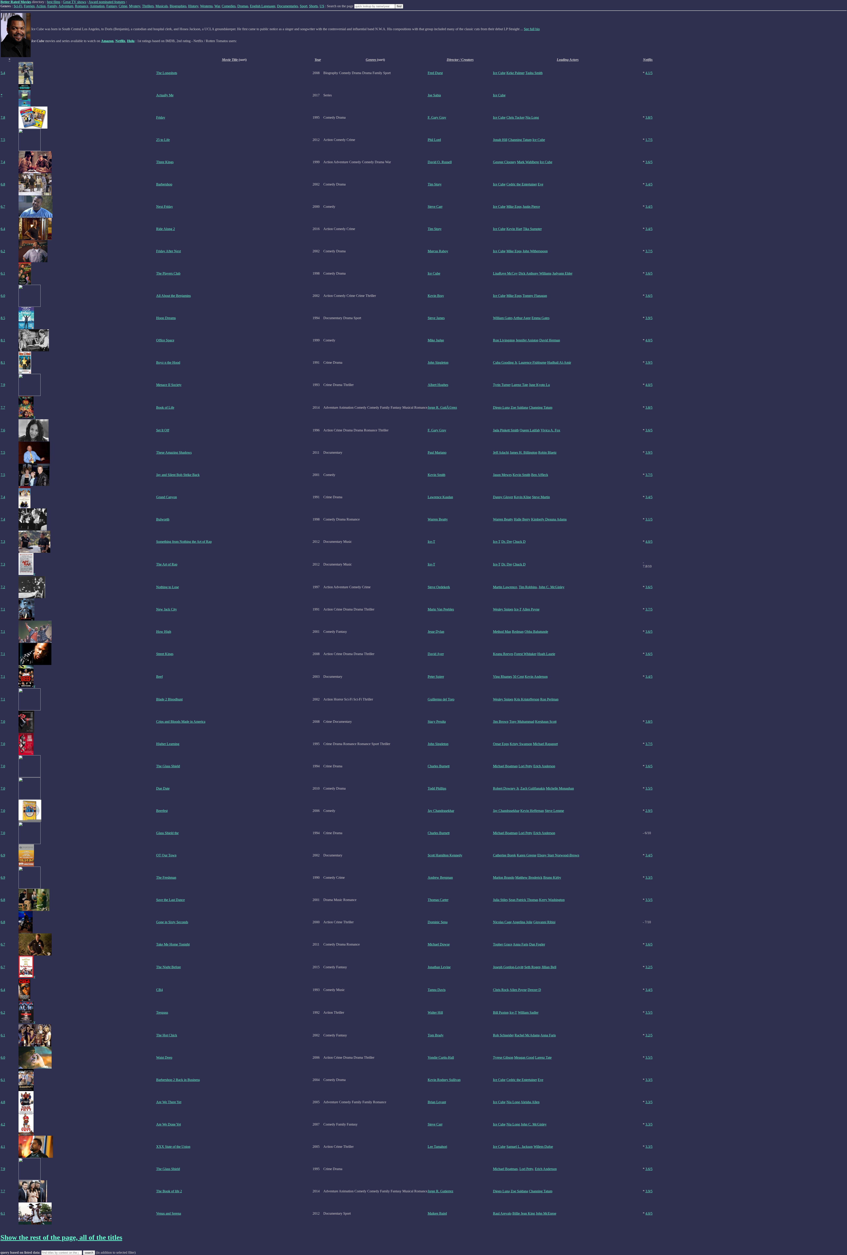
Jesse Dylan (436, 631)
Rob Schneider (503, 1035)
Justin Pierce (531, 206)
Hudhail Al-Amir (559, 362)
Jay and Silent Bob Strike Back (178, 475)
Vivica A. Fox (550, 430)
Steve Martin (541, 497)
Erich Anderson (544, 766)
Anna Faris (520, 944)
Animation (97, 6)
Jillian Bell (549, 967)
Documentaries (287, 6)
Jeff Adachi (501, 452)
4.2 (3, 1124)
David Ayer (436, 654)
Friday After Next (168, 251)
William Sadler (528, 1012)
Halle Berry (522, 519)
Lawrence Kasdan (440, 497)
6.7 (3, 206)
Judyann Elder (562, 273)
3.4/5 (648, 184)
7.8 (3, 117)
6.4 (3, 229)
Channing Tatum (520, 140)
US (322, 6)
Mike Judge (436, 340)
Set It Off (162, 430)
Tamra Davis (437, 990)
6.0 (3, 296)
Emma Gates (540, 318)
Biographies (178, 6)
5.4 (3, 73)
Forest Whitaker (525, 654)
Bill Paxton (501, 1012)
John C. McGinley (551, 587)
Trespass (162, 1012)
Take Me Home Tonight (173, 944)
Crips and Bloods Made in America (180, 721)
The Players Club (168, 273)
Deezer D (534, 990)
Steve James (436, 318)
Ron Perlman (549, 699)
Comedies (229, 6)
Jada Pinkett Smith (506, 430)
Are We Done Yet (168, 1124)
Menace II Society (169, 385)
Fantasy (111, 6)
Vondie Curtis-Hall (441, 1057)
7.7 (3, 407)
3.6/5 (648, 162)
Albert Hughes (438, 385)
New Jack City (166, 609)
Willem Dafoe (543, 1146)
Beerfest (162, 811)
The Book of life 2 (169, 1191)
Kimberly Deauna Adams (549, 519)
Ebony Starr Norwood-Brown (558, 855)
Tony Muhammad (521, 721)
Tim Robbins (528, 587)
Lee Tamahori (437, 1146)
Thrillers (148, 6)
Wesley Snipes (503, 609)
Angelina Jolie (522, 922)
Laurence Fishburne (532, 362)
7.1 (3, 609)
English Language (262, 6)
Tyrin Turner (502, 385)
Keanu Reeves (503, 654)
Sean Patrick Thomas (523, 900)
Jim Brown (500, 721)
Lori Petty (525, 766)
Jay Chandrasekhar (441, 811)
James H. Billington (523, 452)
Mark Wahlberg (528, 162)
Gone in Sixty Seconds (172, 922)
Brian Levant (437, 1102)
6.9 (3, 855)
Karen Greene (526, 855)
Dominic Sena (438, 922)
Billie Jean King (523, 1213)
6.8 (3, 184)
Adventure (65, 6)
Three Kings (165, 162)
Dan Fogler (537, 944)
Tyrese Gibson (503, 1057)
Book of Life (165, 407)
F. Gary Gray (437, 117)
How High (163, 631)
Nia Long (532, 117)
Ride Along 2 (165, 229)
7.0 (3, 721)
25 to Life (163, 140)
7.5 (3, 140)
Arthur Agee (522, 318)
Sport (303, 6)
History (193, 6)
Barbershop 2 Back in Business (178, 1080)
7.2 (3, 587)
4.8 (3, 1102)
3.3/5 (648, 877)
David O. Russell (440, 162)
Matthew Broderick (528, 877)
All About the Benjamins (173, 296)
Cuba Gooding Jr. (505, 362)
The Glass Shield (168, 766)
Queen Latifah (530, 430)
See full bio (532, 29)
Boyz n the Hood (168, 362)
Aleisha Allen (530, 1102)
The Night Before (168, 967)
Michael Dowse (439, 944)
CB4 (159, 990)
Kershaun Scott (546, 721)
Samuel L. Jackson (519, 1146)
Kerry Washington (552, 900)
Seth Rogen (532, 967)
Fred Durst (435, 73)
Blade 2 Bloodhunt (169, 699)
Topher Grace (502, 944)
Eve (540, 184)
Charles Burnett (439, 766)
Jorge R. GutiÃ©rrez (442, 407)
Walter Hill (435, 1012)
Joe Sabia (434, 95)
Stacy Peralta (437, 721)
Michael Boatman (505, 766)
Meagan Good (524, 1057)
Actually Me (165, 95)
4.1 (3, 1146)
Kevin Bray (436, 296)
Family (52, 6)
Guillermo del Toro (441, 699)
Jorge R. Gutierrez (440, 1191)
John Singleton (438, 362)
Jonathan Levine (439, 967)
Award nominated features (106, 2)
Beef (159, 676)
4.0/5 (648, 340)
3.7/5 (648, 251)
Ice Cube (499, 73)
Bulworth (162, 519)
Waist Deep (164, 1057)
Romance (81, 6)
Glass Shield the (167, 833)
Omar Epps (501, 744)
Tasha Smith (534, 73)
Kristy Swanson (521, 744)
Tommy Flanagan (535, 296)
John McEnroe (546, 1213)
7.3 (3, 541)
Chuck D (519, 541)
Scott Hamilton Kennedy (445, 855)
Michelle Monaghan (560, 788)
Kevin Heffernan (532, 811)
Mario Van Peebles (441, 609)
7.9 (3, 385)
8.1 (3, 340)
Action (41, 6)
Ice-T (431, 541)
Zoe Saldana (519, 407)
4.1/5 (648, 73)
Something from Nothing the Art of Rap (184, 541)
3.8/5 (648, 117)
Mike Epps (514, 206)
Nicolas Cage (502, 922)
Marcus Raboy (438, 251)
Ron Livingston (504, 340)
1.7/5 (648, 140)
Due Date (163, 788)
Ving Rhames (502, 676)
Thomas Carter (438, 900)
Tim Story (435, 184)
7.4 (3, 162)
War (217, 6)
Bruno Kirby (552, 877)
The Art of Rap (166, 564)
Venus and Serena (168, 1213)
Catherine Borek (504, 855)
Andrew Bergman (440, 877)
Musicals (162, 6)
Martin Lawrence (505, 587)
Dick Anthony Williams (535, 273)
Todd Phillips (437, 788)
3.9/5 (648, 318)
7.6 (3, 430)
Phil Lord (434, 140)
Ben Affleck (539, 475)
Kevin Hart (514, 229)
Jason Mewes (502, 475)
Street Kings (164, 654)
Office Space (165, 340)
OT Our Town (166, 855)
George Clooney (504, 162)
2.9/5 (648, 811)
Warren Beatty (438, 519)
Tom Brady (436, 1035)
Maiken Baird (437, 1213)
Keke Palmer (515, 73)
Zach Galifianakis (532, 788)
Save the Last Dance (170, 900)
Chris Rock (501, 990)
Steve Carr (435, 206)
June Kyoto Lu (539, 385)
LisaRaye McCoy (505, 273)
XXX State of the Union (173, 1146)
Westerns (206, 6)
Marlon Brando (503, 877)
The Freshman (166, 877)
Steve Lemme (554, 811)
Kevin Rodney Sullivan (444, 1080)
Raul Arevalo (502, 1213)
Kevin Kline (522, 497)
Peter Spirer (436, 676)
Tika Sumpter (532, 229)
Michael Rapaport (545, 744)
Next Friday (164, 206)
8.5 (3, 318)
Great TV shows (74, 2)
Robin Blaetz (547, 452)
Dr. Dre (506, 541)
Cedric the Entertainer (521, 184)
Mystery (134, 6)
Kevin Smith (436, 475)
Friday (160, 117)
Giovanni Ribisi (544, 922)
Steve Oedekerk (439, 587)
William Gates (503, 318)
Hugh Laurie (546, 654)
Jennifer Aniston (527, 340)
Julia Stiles (500, 900)
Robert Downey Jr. (506, 788)
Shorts (313, 6)
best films (53, 2)
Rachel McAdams (527, 1035)
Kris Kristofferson (526, 699)
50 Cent (518, 676)
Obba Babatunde (536, 631)
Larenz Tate (520, 385)
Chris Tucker (515, 117)
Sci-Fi (18, 6)
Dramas (242, 6)
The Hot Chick (166, 1035)
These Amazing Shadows (174, 452)
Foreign (29, 6)
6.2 (3, 251)
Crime (123, 6)
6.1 (3, 273)
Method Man (502, 631)
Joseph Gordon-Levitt (508, 967)
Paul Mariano (437, 452)
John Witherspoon (535, 251)
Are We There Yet (168, 1102)
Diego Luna (501, 407)
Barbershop (164, 184)
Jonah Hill (500, 140)
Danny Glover (503, 497)
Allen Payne (531, 609)
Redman (518, 631)
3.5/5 (648, 788)
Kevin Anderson (536, 676)
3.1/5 (648, 519)
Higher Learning (167, 744)
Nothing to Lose (167, 587)
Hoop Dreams (166, 318)
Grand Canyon (166, 497)
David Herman (549, 340)
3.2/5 (648, 967)
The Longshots (166, 73)
